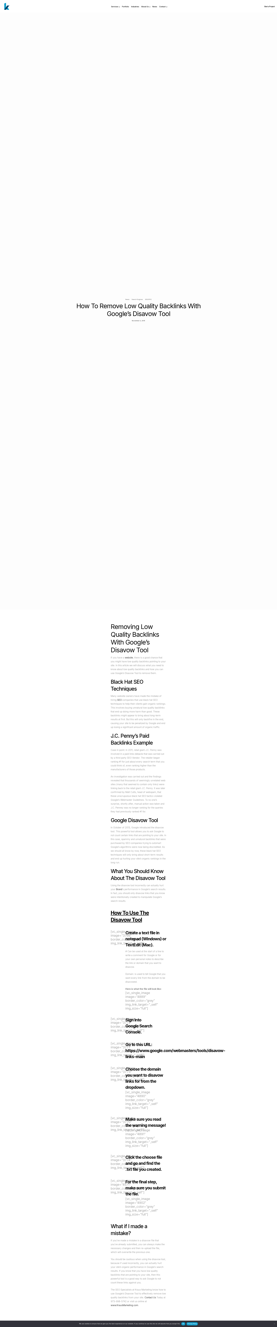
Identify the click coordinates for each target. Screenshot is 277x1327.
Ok (183, 1324)
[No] (274, 1324)
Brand (119, 889)
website (129, 657)
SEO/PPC (148, 299)
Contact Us (150, 1297)
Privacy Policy (192, 1324)
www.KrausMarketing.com (124, 1305)
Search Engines (137, 299)
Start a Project (269, 6)
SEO (119, 700)
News (127, 299)
